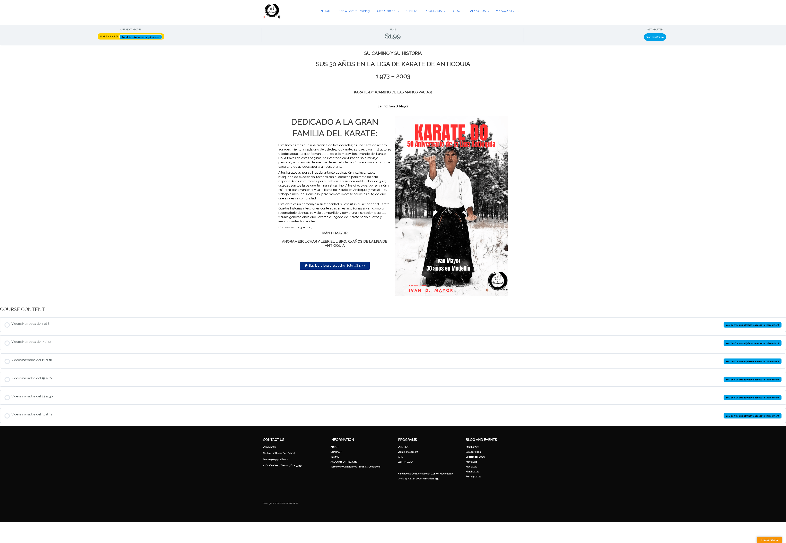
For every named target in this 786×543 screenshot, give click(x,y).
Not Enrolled (110, 36)
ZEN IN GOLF (405, 461)
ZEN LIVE (403, 447)
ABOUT (335, 447)
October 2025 (473, 451)
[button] (397, 11)
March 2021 (472, 471)
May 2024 (471, 461)
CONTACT (336, 451)
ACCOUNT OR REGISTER (344, 461)
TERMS (335, 456)
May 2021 (471, 466)
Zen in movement (408, 451)
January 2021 (473, 476)
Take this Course (655, 37)
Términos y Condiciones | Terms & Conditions (355, 466)
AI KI (400, 456)
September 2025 (475, 456)
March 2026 (472, 447)
